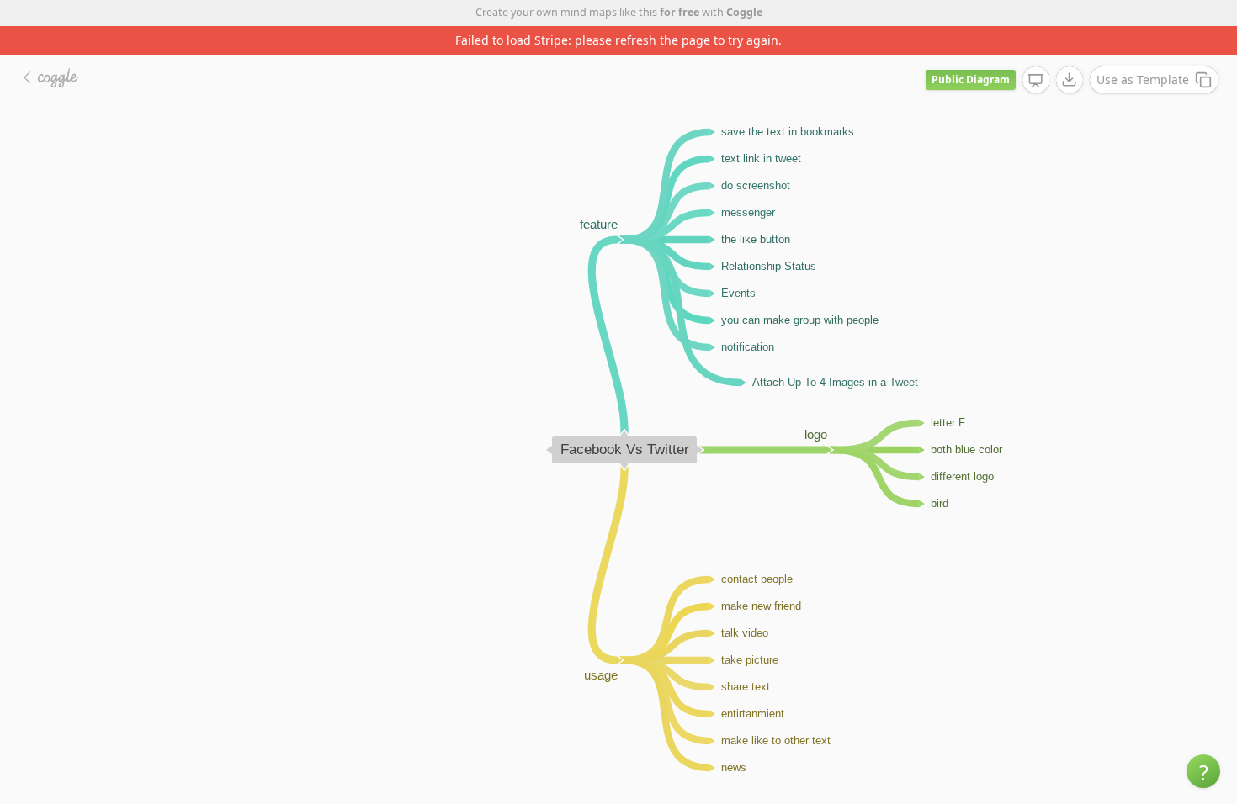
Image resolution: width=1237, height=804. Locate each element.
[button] (1203, 771)
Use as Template (1142, 79)
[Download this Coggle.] (1069, 79)
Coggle (744, 12)
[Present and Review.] (1035, 80)
